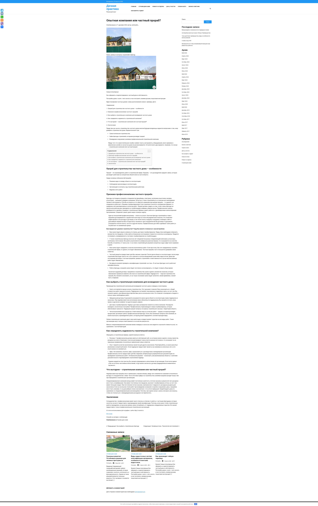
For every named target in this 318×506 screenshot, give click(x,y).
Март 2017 (184, 128)
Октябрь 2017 (185, 119)
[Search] (210, 8)
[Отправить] (2, 26)
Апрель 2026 (185, 56)
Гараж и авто (182, 6)
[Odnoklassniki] (2, 20)
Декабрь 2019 (185, 110)
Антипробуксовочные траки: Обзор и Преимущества (196, 33)
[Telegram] (2, 10)
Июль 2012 (185, 134)
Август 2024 (185, 65)
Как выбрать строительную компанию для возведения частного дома (129, 157)
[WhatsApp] (2, 17)
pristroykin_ (135, 25)
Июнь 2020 (185, 104)
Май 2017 (184, 125)
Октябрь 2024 (185, 62)
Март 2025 (184, 59)
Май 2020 (184, 107)
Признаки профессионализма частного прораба (123, 155)
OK (195, 504)
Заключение (112, 163)
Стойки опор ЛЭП (186, 40)
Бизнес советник (194, 6)
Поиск (184, 19)
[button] (148, 151)
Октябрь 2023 (185, 92)
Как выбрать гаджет (137, 10)
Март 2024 (184, 80)
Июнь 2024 (185, 71)
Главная (133, 6)
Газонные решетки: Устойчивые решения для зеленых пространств (116, 458)
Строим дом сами (144, 6)
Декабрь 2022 (185, 98)
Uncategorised (185, 141)
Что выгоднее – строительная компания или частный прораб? (127, 161)
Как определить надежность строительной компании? (125, 159)
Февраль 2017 (185, 131)
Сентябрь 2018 (186, 116)
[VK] (2, 13)
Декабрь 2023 (185, 89)
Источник (109, 414)
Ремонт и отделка (158, 6)
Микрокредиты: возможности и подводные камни (195, 30)
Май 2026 (184, 53)
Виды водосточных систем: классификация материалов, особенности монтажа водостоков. (142, 459)
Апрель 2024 (185, 77)
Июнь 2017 (185, 122)
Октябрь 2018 (185, 113)
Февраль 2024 (185, 83)
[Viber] (2, 23)
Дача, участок (170, 6)
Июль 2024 (185, 68)
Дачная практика (112, 7)
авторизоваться (140, 492)
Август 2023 (185, 95)
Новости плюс (185, 156)
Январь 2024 (185, 86)
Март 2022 (184, 101)
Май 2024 (184, 74)
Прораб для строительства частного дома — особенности (126, 153)
